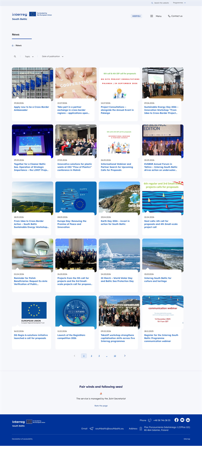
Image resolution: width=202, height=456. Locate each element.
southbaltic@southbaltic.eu (109, 428)
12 (115, 356)
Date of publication (51, 56)
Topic (28, 56)
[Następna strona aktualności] (124, 356)
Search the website (161, 3)
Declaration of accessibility (22, 439)
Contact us (176, 16)
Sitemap (187, 439)
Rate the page (101, 405)
